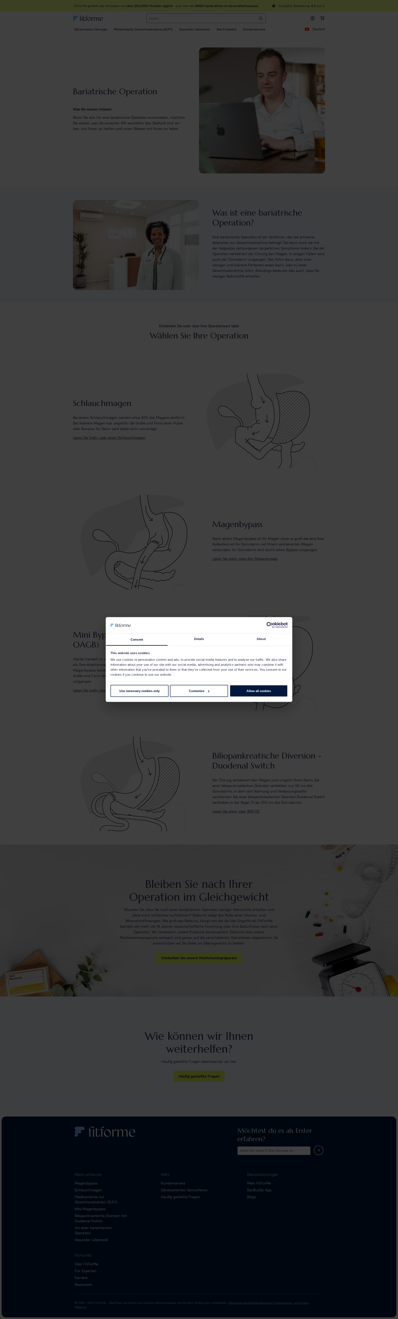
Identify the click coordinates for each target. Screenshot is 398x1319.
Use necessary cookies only (139, 691)
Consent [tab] (137, 639)
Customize (196, 691)
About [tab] (261, 638)
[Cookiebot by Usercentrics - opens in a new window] (269, 625)
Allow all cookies (258, 691)
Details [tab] (199, 638)
